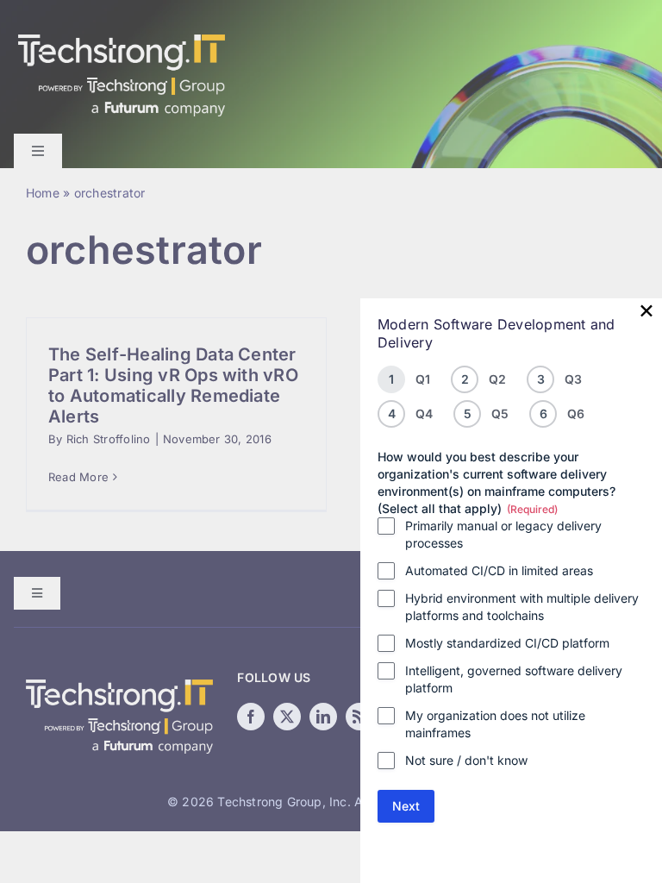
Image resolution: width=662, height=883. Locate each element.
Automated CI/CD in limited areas (499, 570)
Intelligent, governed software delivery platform (513, 679)
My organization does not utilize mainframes (495, 724)
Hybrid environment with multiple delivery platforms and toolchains (522, 607)
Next (406, 805)
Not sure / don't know (466, 760)
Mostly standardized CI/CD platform (507, 643)
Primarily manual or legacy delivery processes (503, 534)
